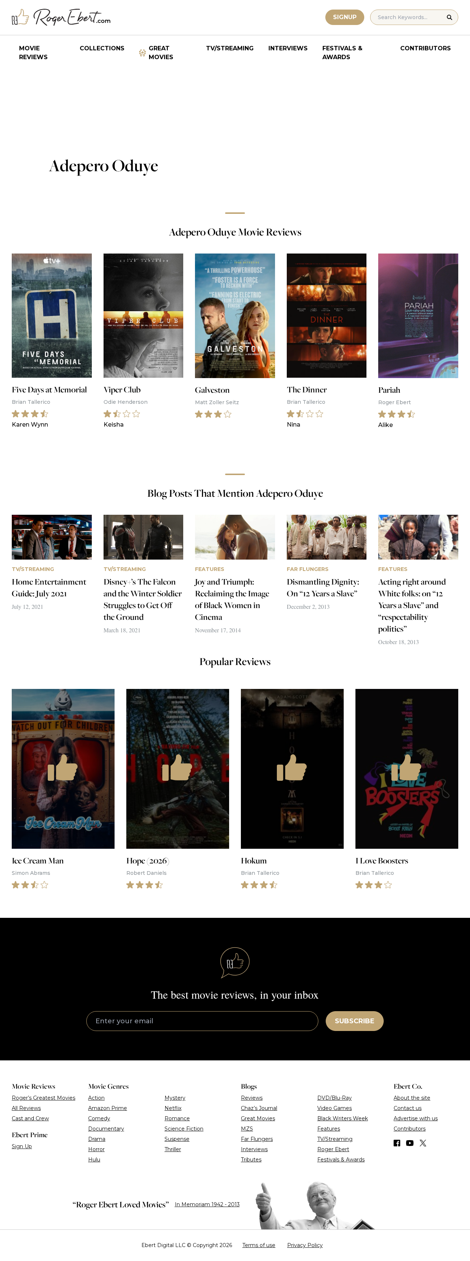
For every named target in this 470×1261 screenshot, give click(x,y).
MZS (247, 1128)
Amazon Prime (107, 1108)
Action (96, 1098)
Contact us (408, 1108)
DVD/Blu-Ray (334, 1098)
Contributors (425, 48)
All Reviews (26, 1108)
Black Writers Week (342, 1118)
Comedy (99, 1118)
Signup (345, 17)
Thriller (172, 1149)
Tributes (251, 1159)
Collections (102, 48)
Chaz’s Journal (259, 1108)
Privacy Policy (305, 1245)
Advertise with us (416, 1118)
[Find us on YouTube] (410, 1143)
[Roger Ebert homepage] (61, 17)
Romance (177, 1118)
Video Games (334, 1108)
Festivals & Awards (342, 53)
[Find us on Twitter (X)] (423, 1143)
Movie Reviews (33, 53)
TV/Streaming (230, 48)
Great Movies (161, 53)
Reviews (252, 1098)
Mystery (174, 1098)
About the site (412, 1098)
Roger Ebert (333, 1149)
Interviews (288, 48)
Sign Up (22, 1146)
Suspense (176, 1139)
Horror (96, 1149)
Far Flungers (257, 1139)
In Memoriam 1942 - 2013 (207, 1204)
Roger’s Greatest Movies (43, 1098)
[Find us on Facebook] (397, 1143)
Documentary (106, 1128)
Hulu (94, 1159)
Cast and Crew (30, 1118)
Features (328, 1128)
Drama (96, 1139)
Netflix (172, 1108)
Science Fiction (183, 1128)
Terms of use (258, 1245)
